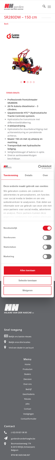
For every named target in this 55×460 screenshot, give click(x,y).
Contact (27, 408)
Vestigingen (28, 413)
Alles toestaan (27, 270)
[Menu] (49, 7)
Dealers (27, 374)
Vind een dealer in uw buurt (21, 347)
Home (27, 364)
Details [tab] (28, 175)
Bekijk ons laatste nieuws (20, 336)
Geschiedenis (29, 394)
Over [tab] (45, 175)
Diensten (28, 379)
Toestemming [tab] (11, 175)
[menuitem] (43, 6)
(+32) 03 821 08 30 (19, 432)
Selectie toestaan (27, 280)
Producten (27, 369)
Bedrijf (28, 389)
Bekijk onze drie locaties (19, 342)
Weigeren (27, 290)
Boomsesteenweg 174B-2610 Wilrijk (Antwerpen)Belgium (23, 446)
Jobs (27, 403)
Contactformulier (28, 418)
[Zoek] (43, 6)
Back (6, 23)
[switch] (47, 237)
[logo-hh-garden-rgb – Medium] (23, 6)
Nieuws (27, 398)
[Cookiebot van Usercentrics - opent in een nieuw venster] (38, 167)
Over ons (27, 384)
